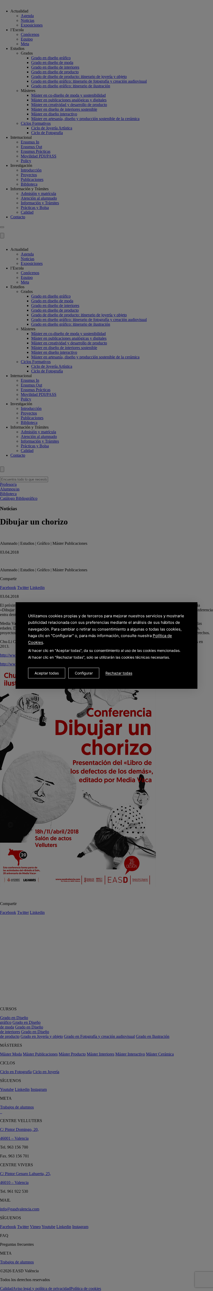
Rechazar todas (118, 673)
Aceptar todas (47, 673)
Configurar (84, 673)
